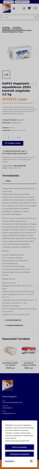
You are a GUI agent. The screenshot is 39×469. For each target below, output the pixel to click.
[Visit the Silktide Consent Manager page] (31, 461)
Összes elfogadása (19, 447)
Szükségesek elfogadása (19, 454)
